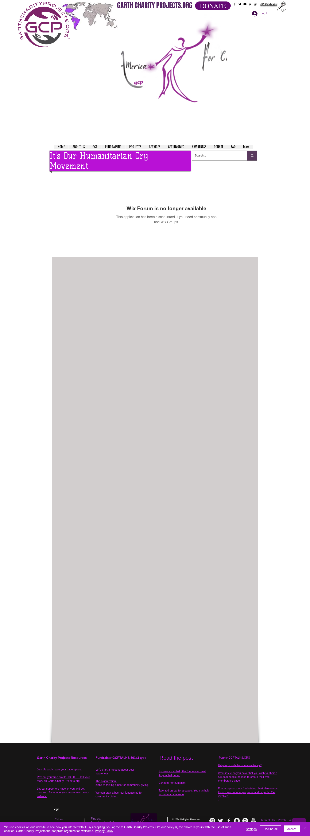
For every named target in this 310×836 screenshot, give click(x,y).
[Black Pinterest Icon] (250, 4)
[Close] (304, 829)
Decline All (271, 829)
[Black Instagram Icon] (255, 4)
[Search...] (252, 155)
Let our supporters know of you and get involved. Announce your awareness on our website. (63, 792)
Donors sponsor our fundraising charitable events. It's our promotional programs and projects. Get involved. (248, 792)
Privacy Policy (104, 831)
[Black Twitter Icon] (240, 4)
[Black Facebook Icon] (235, 4)
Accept (291, 829)
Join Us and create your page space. (59, 769)
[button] (174, 67)
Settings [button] (251, 829)
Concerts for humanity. (172, 782)
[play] (216, 16)
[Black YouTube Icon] (245, 4)
